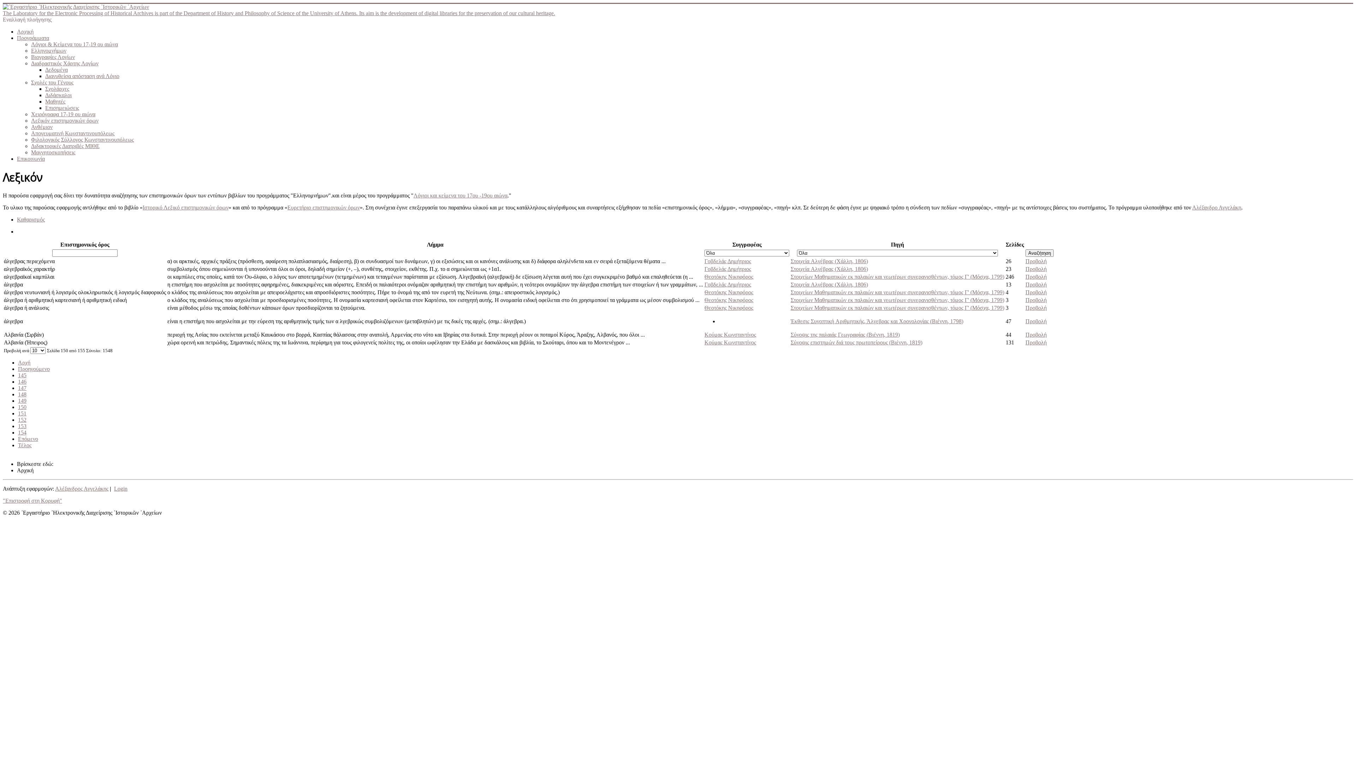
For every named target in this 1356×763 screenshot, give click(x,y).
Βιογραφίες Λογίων (53, 57)
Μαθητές (55, 102)
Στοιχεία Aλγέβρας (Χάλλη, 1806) (829, 261)
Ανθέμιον (42, 127)
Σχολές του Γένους (52, 82)
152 (22, 420)
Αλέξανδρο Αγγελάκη (1216, 208)
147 (22, 388)
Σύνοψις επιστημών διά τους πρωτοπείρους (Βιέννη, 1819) (856, 342)
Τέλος (24, 445)
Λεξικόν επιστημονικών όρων (65, 121)
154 (22, 433)
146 (22, 382)
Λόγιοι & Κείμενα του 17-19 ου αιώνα (74, 44)
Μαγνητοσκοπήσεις (53, 152)
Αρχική (25, 32)
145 (22, 375)
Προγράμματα (33, 38)
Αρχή (24, 363)
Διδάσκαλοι (58, 95)
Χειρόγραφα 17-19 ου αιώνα (63, 114)
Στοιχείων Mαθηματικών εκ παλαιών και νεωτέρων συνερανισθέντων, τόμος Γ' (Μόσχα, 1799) (897, 277)
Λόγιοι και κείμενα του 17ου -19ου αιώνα (460, 196)
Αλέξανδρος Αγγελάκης (81, 489)
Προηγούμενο (34, 369)
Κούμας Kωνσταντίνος (730, 335)
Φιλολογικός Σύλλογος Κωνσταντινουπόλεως (82, 140)
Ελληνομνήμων (48, 51)
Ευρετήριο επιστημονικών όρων (323, 208)
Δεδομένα (56, 70)
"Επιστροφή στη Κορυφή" (32, 501)
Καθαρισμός (31, 220)
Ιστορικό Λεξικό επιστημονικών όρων (185, 208)
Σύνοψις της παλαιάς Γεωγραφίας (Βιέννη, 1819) (845, 335)
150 (22, 407)
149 (22, 401)
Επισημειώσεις (62, 108)
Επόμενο (28, 439)
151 (22, 413)
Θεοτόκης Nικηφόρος (728, 277)
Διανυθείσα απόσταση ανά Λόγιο (82, 76)
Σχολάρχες (57, 89)
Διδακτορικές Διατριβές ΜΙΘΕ (65, 146)
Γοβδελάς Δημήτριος (727, 261)
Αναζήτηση (1039, 253)
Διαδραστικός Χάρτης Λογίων (65, 63)
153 (22, 426)
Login (120, 489)
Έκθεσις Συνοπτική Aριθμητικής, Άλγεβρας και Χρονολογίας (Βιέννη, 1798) (877, 321)
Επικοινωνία (31, 159)
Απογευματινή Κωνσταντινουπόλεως (72, 133)
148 (22, 394)
